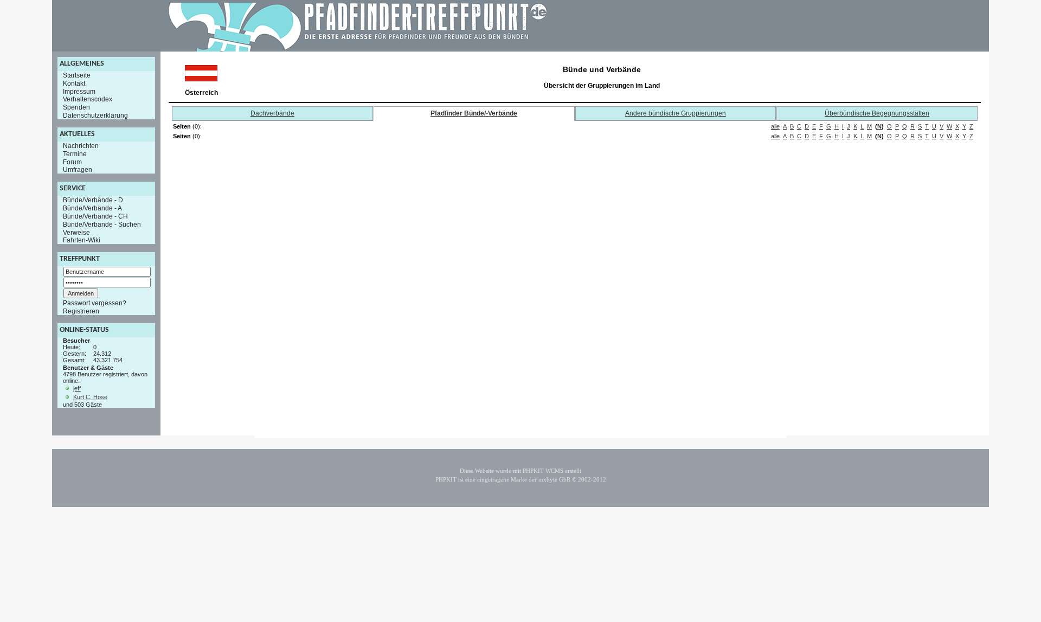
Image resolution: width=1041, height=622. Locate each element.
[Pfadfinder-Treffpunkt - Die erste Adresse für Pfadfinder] (357, 49)
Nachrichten (81, 146)
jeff (77, 388)
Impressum (79, 91)
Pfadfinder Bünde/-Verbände (473, 113)
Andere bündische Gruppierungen (675, 113)
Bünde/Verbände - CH (95, 216)
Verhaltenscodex (87, 99)
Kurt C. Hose (90, 397)
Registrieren (81, 311)
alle (775, 126)
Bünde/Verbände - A (92, 208)
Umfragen (77, 170)
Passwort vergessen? (94, 303)
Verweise (76, 232)
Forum (72, 161)
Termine (75, 154)
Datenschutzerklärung (95, 115)
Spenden (76, 107)
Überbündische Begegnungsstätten (877, 113)
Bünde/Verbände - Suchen (102, 224)
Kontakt (74, 83)
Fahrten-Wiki (81, 240)
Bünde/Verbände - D (93, 200)
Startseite (77, 75)
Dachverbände (272, 113)
